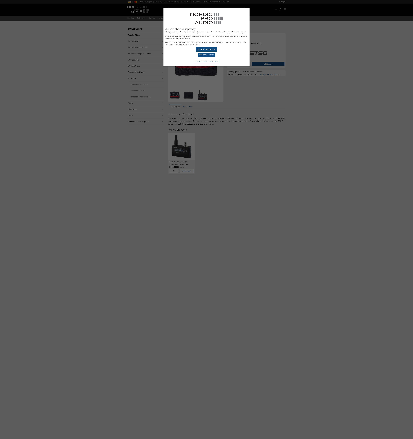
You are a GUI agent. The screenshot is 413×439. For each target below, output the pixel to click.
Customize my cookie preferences (207, 61)
